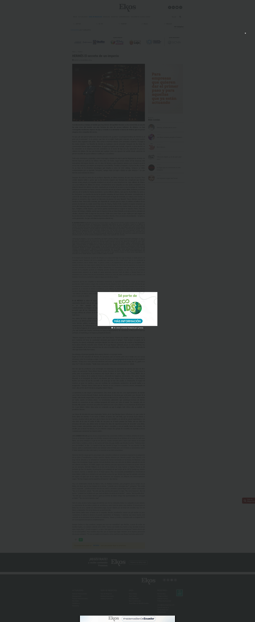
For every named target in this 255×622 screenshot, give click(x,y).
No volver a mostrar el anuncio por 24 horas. (129, 328)
